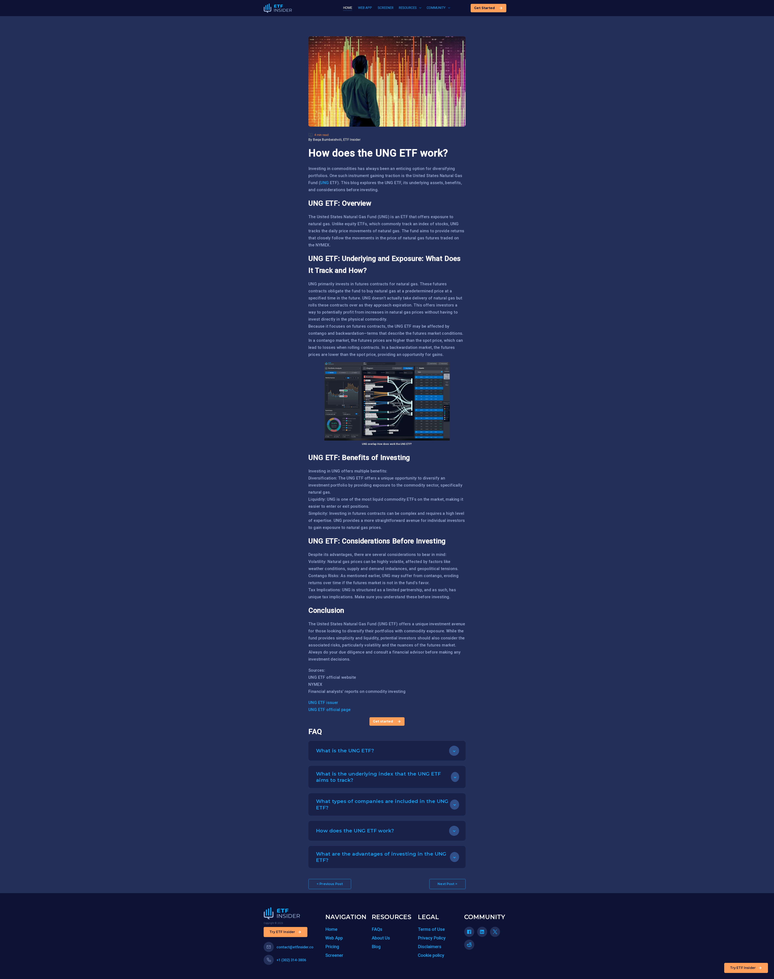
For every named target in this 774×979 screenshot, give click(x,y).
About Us (381, 937)
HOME (347, 8)
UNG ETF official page (329, 709)
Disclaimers (429, 946)
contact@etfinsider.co (295, 947)
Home (331, 929)
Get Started (484, 8)
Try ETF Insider (743, 968)
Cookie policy (431, 955)
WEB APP (365, 8)
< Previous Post (330, 884)
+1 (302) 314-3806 (291, 960)
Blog (376, 946)
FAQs (377, 929)
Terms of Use (431, 929)
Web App (334, 937)
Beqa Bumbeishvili (327, 140)
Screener (334, 955)
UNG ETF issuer (323, 702)
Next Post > (447, 884)
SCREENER (385, 8)
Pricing (332, 946)
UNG (324, 182)
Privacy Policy (432, 937)
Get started (383, 721)
